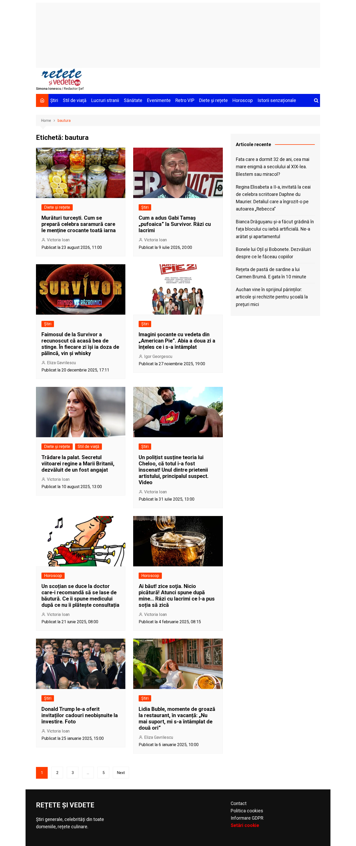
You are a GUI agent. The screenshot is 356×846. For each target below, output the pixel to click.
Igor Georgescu (158, 356)
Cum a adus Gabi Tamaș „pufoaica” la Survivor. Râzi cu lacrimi (175, 224)
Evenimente (159, 100)
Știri (54, 100)
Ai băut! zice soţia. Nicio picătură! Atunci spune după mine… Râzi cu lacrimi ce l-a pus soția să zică (177, 595)
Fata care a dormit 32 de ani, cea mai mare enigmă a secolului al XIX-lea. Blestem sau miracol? (272, 167)
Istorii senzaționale (276, 100)
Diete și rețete (213, 100)
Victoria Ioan (58, 239)
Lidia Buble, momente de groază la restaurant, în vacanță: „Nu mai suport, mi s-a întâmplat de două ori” (177, 718)
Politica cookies (247, 810)
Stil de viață (75, 100)
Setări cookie (245, 825)
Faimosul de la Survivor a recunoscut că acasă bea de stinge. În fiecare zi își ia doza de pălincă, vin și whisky (80, 343)
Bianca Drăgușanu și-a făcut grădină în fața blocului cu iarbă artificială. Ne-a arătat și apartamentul (275, 229)
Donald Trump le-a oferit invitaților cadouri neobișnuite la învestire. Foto (79, 715)
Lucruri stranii (105, 100)
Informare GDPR (247, 818)
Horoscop (242, 100)
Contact (239, 803)
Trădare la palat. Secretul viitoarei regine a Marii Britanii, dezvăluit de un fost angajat (77, 463)
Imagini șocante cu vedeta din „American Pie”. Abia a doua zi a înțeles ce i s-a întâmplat (177, 340)
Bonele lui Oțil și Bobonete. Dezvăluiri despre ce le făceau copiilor (273, 253)
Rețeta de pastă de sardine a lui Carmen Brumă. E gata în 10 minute (271, 273)
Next (121, 772)
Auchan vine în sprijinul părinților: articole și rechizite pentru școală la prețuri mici (272, 297)
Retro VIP (184, 100)
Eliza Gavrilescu (61, 362)
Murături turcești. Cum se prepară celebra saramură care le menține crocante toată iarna (78, 224)
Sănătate (133, 100)
